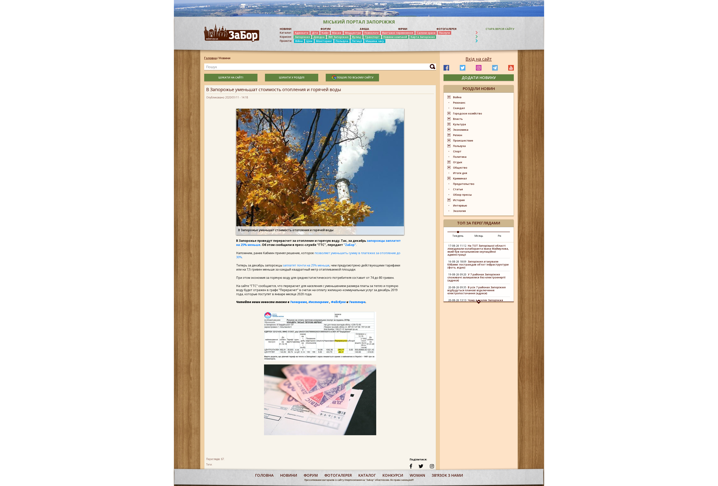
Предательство (463, 184)
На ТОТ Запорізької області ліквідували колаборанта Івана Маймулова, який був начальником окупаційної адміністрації (478, 250)
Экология (459, 211)
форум (311, 475)
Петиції (357, 41)
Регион (457, 135)
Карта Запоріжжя (423, 37)
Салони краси (426, 33)
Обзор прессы (462, 194)
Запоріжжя (302, 37)
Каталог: (286, 32)
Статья (458, 189)
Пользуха (342, 41)
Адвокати (301, 33)
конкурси (392, 475)
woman (417, 475)
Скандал (459, 108)
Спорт (457, 151)
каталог (367, 475)
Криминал (460, 178)
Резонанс (459, 102)
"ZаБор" (350, 245)
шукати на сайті (230, 77)
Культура (459, 124)
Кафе (325, 33)
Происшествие (463, 140)
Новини (224, 58)
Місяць (478, 235)
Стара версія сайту (500, 29)
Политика (460, 157)
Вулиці (356, 37)
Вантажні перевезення (397, 33)
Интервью (460, 205)
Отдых (457, 162)
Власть (458, 119)
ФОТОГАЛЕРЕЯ (446, 29)
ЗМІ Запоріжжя (338, 37)
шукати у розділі (291, 77)
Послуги (444, 33)
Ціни (309, 41)
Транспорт (372, 37)
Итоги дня (460, 173)
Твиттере (357, 302)
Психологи (371, 33)
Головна (210, 58)
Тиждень (458, 235)
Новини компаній (395, 37)
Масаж (336, 33)
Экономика (460, 129)
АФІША (364, 29)
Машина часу (375, 41)
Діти (315, 33)
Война (457, 97)
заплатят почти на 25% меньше (305, 265)
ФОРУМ (325, 29)
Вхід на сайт (479, 58)
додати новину (479, 77)
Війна (299, 41)
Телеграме (298, 302)
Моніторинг (324, 41)
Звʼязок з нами (447, 475)
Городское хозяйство (467, 113)
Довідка (319, 37)
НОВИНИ (285, 29)
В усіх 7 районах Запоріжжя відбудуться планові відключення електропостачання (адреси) (476, 290)
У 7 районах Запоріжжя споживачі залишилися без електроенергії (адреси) (476, 277)
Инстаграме (319, 302)
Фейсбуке (338, 302)
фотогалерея (338, 475)
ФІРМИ (402, 29)
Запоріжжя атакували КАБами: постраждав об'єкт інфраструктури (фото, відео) (478, 264)
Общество (460, 167)
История (459, 200)
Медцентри (353, 33)
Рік (499, 235)
